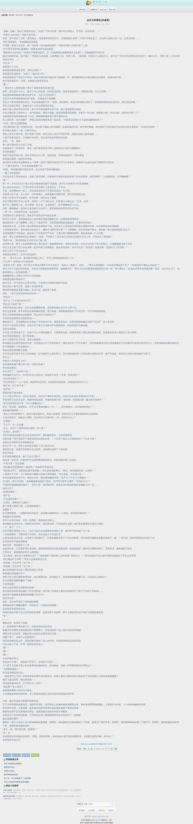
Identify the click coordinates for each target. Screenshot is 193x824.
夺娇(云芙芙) (9, 771)
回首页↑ (111, 810)
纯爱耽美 (94, 9)
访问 (93, 820)
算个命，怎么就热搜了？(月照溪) (17, 778)
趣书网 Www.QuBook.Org (96, 816)
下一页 (110, 749)
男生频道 (82, 810)
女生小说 (103, 9)
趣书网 (11, 15)
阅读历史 (35, 755)
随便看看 (26, 755)
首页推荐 (7, 755)
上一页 (90, 749)
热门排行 (16, 755)
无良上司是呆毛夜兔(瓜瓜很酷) (16, 782)
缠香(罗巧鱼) (9, 767)
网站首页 (82, 9)
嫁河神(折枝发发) (11, 774)
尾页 (115, 749)
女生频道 (91, 810)
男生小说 (112, 9)
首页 (84, 749)
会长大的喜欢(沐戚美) (13, 763)
